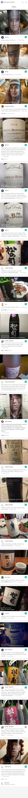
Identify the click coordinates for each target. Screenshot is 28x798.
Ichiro (2, 309)
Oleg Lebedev (8, 421)
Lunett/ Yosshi (8, 340)
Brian (6, 350)
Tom (5, 113)
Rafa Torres (8, 766)
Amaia (6, 71)
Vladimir (3, 435)
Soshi (5, 309)
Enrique (7, 37)
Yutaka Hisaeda (9, 268)
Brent (2, 159)
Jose (2, 779)
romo (2, 113)
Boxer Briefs (8, 649)
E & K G (7, 613)
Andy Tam (7, 577)
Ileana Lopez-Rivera (10, 381)
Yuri (6, 304)
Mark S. (7, 145)
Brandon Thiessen (9, 106)
